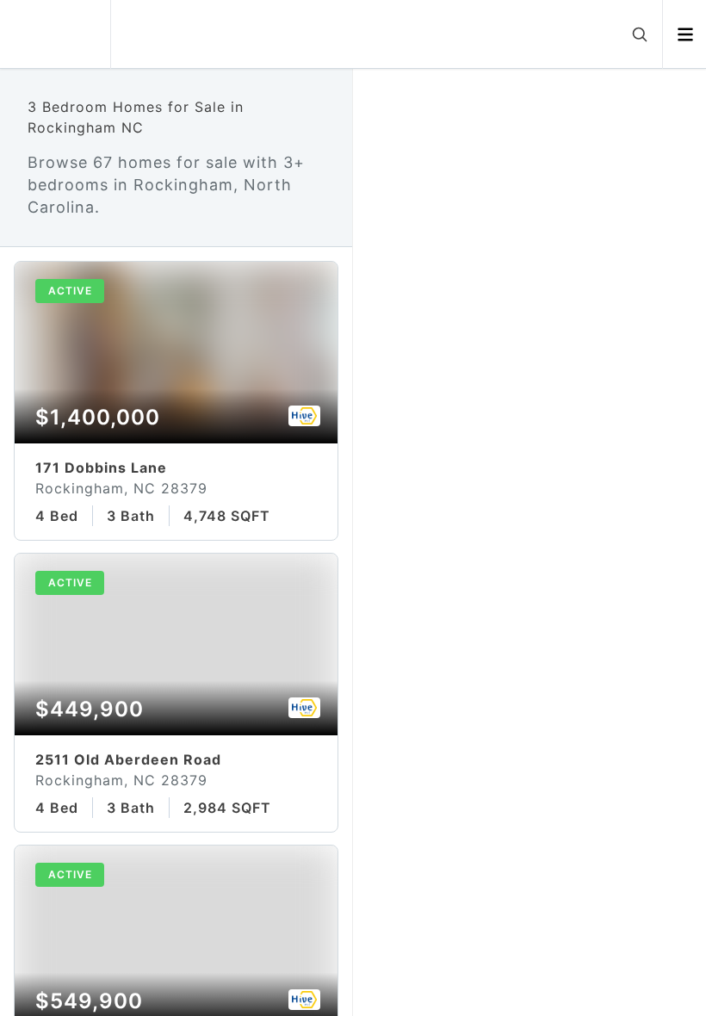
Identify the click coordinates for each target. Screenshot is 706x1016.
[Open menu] (685, 34)
